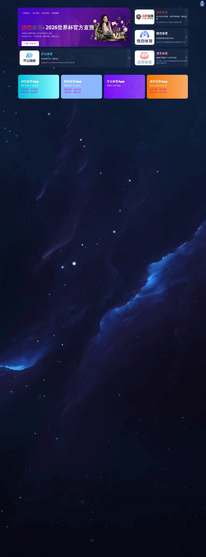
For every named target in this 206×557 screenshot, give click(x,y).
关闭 (202, 3)
